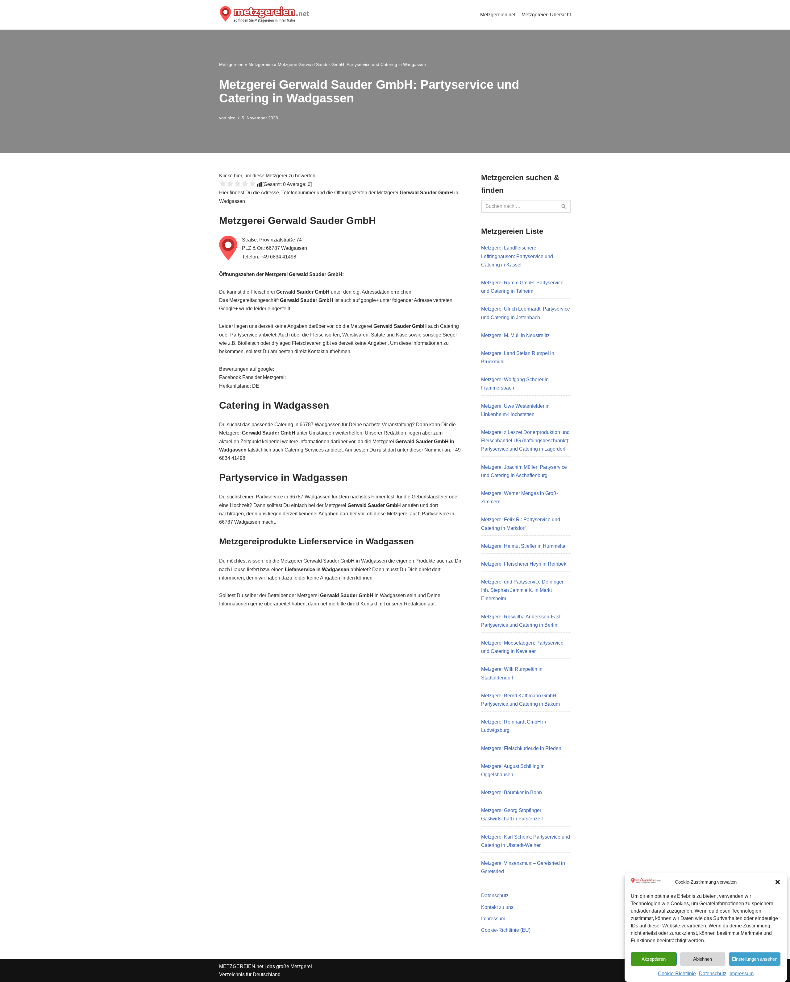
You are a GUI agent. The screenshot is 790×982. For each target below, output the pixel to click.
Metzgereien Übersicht (546, 14)
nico (231, 117)
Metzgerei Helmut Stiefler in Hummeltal (524, 546)
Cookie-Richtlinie (677, 973)
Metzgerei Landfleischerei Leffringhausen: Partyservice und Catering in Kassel (517, 256)
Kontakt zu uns (497, 907)
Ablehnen (702, 958)
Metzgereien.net (497, 14)
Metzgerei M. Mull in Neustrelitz (515, 335)
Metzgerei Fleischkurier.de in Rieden (521, 748)
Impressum (742, 973)
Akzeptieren (654, 958)
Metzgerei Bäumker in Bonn (511, 792)
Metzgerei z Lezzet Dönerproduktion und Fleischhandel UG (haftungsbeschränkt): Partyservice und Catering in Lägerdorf (525, 441)
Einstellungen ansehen (754, 958)
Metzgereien (231, 64)
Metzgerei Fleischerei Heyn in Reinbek (523, 564)
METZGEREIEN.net (241, 966)
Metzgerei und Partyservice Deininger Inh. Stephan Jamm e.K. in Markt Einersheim (522, 590)
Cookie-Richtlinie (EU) (505, 930)
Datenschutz (712, 973)
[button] (778, 882)
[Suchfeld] (564, 206)
